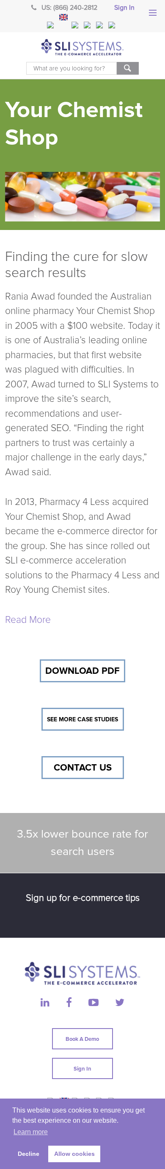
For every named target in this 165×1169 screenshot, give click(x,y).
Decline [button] (28, 1153)
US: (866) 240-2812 (69, 7)
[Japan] (100, 25)
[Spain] (112, 25)
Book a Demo (82, 1039)
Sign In (124, 7)
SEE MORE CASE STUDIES (82, 719)
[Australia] (88, 25)
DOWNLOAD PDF (82, 671)
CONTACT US (83, 768)
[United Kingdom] (63, 17)
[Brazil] (75, 25)
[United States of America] (51, 25)
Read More (28, 620)
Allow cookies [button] (74, 1153)
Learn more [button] (31, 1131)
